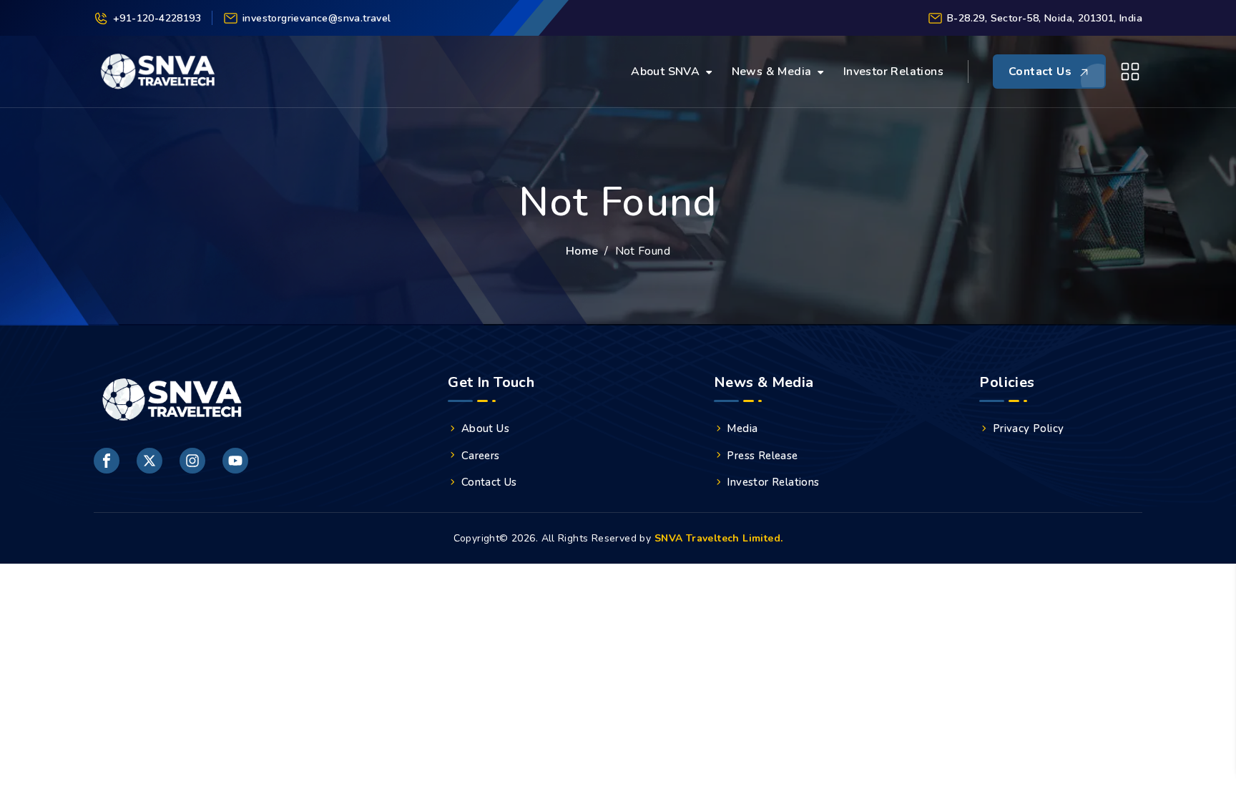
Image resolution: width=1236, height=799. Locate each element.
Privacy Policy (1028, 428)
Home (582, 251)
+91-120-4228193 (157, 18)
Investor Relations (893, 71)
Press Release (762, 455)
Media (742, 428)
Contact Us (489, 482)
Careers (480, 455)
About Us (485, 428)
